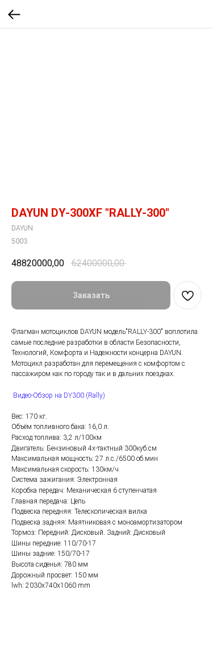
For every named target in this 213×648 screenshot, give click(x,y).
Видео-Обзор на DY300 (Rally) (59, 395)
